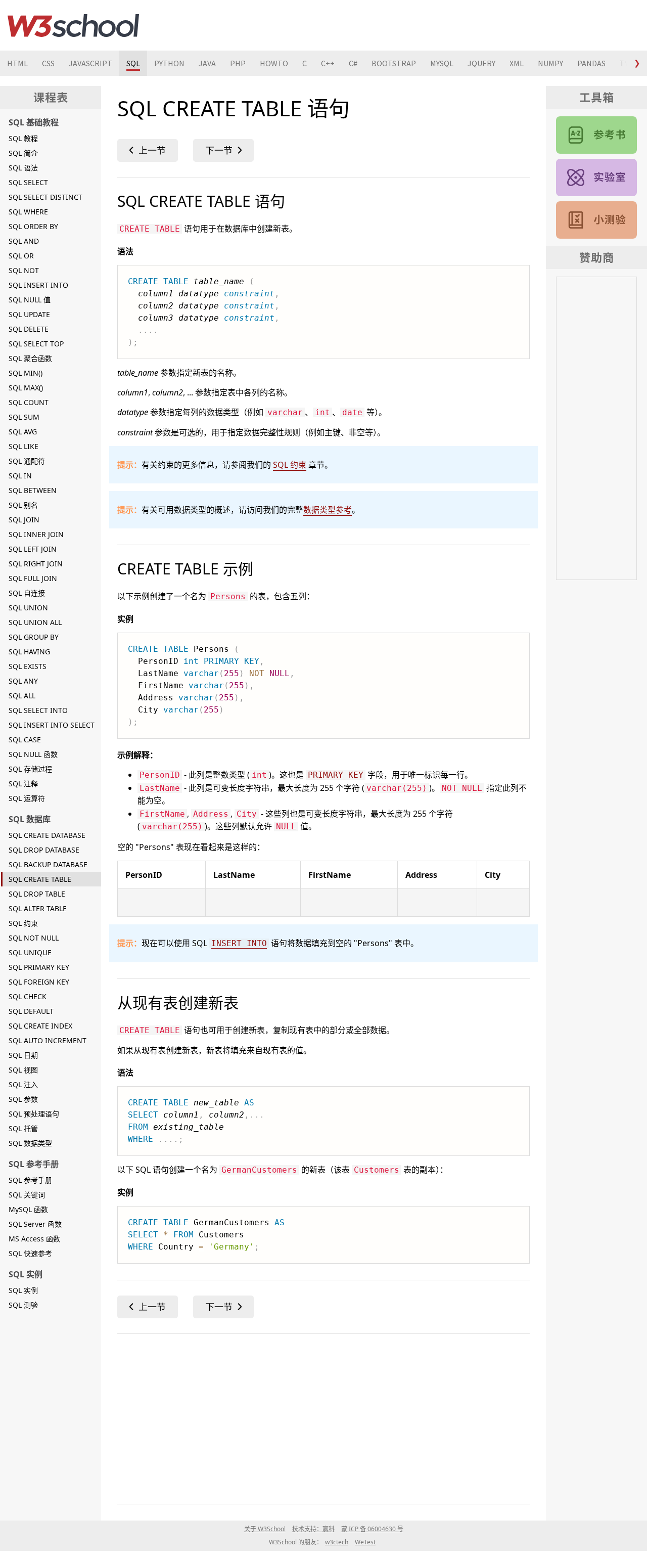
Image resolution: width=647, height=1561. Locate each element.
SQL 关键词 (27, 1194)
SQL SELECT (28, 182)
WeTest (365, 1542)
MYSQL (441, 63)
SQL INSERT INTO (38, 285)
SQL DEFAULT (31, 1011)
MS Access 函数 (34, 1238)
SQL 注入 (23, 1084)
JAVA (207, 63)
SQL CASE (25, 739)
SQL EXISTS (28, 666)
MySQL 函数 (28, 1209)
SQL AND (24, 241)
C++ (328, 63)
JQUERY (481, 63)
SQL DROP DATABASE (44, 850)
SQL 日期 (23, 1055)
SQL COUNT (29, 402)
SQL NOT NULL (34, 938)
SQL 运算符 (27, 798)
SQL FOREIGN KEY (39, 982)
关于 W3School (265, 1529)
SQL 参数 (23, 1099)
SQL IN (20, 475)
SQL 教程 (23, 138)
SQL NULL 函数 (33, 754)
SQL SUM (24, 417)
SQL (133, 63)
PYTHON (169, 63)
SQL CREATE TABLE (40, 879)
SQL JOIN (24, 519)
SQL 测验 (23, 1305)
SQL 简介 (23, 153)
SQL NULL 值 (30, 299)
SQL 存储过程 (30, 769)
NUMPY (550, 63)
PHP (238, 63)
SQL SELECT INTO (38, 710)
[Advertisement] (323, 1417)
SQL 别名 (23, 505)
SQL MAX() (26, 387)
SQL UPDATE (29, 314)
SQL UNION (28, 607)
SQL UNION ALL (35, 622)
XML (517, 63)
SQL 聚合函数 (30, 358)
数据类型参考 (327, 509)
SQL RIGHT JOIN (36, 563)
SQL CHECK (28, 996)
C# (353, 63)
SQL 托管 (23, 1128)
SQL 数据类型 (30, 1143)
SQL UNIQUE (30, 952)
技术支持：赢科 (313, 1529)
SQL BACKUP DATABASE (48, 864)
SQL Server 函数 (35, 1224)
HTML (17, 63)
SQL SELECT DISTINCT (45, 197)
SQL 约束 (23, 923)
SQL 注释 (23, 783)
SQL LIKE (23, 446)
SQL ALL (22, 695)
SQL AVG (23, 431)
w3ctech (336, 1542)
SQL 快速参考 (30, 1253)
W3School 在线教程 (73, 25)
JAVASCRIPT (90, 63)
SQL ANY (23, 681)
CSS (48, 63)
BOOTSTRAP (394, 63)
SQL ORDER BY (33, 226)
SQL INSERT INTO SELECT (52, 725)
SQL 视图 (23, 1070)
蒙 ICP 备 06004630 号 (372, 1529)
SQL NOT (24, 270)
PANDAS (591, 63)
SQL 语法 (23, 167)
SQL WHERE (28, 211)
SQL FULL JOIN (33, 578)
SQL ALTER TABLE (38, 908)
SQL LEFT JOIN (33, 549)
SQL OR (21, 255)
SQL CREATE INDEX (40, 1026)
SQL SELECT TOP (36, 343)
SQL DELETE (29, 329)
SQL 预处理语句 (34, 1114)
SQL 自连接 (27, 593)
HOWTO (274, 63)
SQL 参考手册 (30, 1180)
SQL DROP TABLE (37, 894)
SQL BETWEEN (33, 490)
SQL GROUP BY (34, 637)
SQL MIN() (25, 373)
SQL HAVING (29, 651)
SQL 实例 (23, 1290)
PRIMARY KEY (335, 775)
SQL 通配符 (27, 461)
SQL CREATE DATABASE (47, 835)
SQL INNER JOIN (36, 534)
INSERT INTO (239, 943)
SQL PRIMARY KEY (39, 967)
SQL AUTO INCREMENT (47, 1040)
